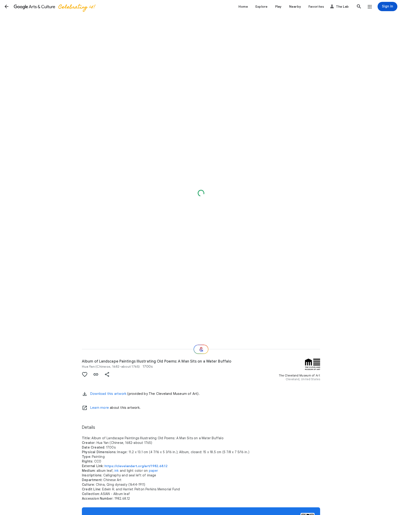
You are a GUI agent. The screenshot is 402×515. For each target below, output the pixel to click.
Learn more (99, 408)
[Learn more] (84, 407)
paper (153, 471)
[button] (6, 6)
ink (116, 471)
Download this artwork (108, 394)
